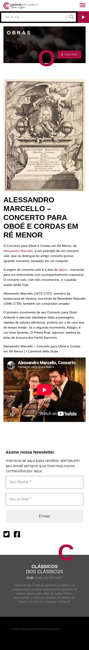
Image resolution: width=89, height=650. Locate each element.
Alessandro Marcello (18, 251)
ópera (62, 269)
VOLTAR (71, 54)
